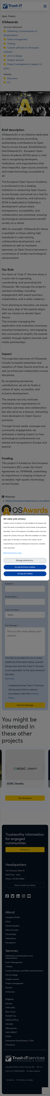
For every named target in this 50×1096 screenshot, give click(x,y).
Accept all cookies (25, 574)
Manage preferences (25, 560)
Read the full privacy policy (13, 553)
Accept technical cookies (25, 567)
